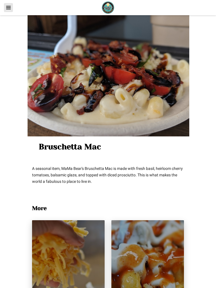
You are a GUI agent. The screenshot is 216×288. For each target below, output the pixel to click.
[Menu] (8, 7)
